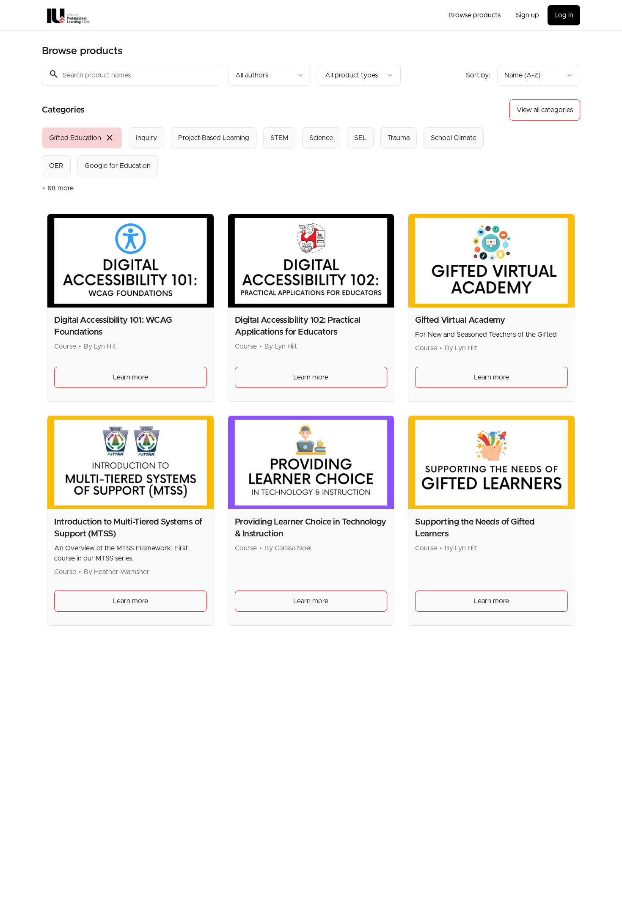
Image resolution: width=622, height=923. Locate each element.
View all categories (545, 110)
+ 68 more (58, 188)
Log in (563, 15)
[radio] (82, 137)
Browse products (475, 15)
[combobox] (269, 75)
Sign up (527, 15)
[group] (276, 151)
